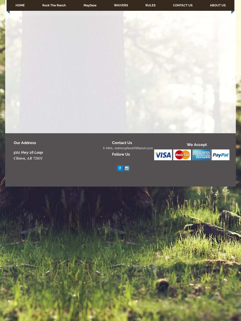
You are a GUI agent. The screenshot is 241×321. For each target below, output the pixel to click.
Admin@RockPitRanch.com (134, 148)
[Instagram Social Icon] (127, 168)
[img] (163, 154)
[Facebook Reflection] (120, 168)
